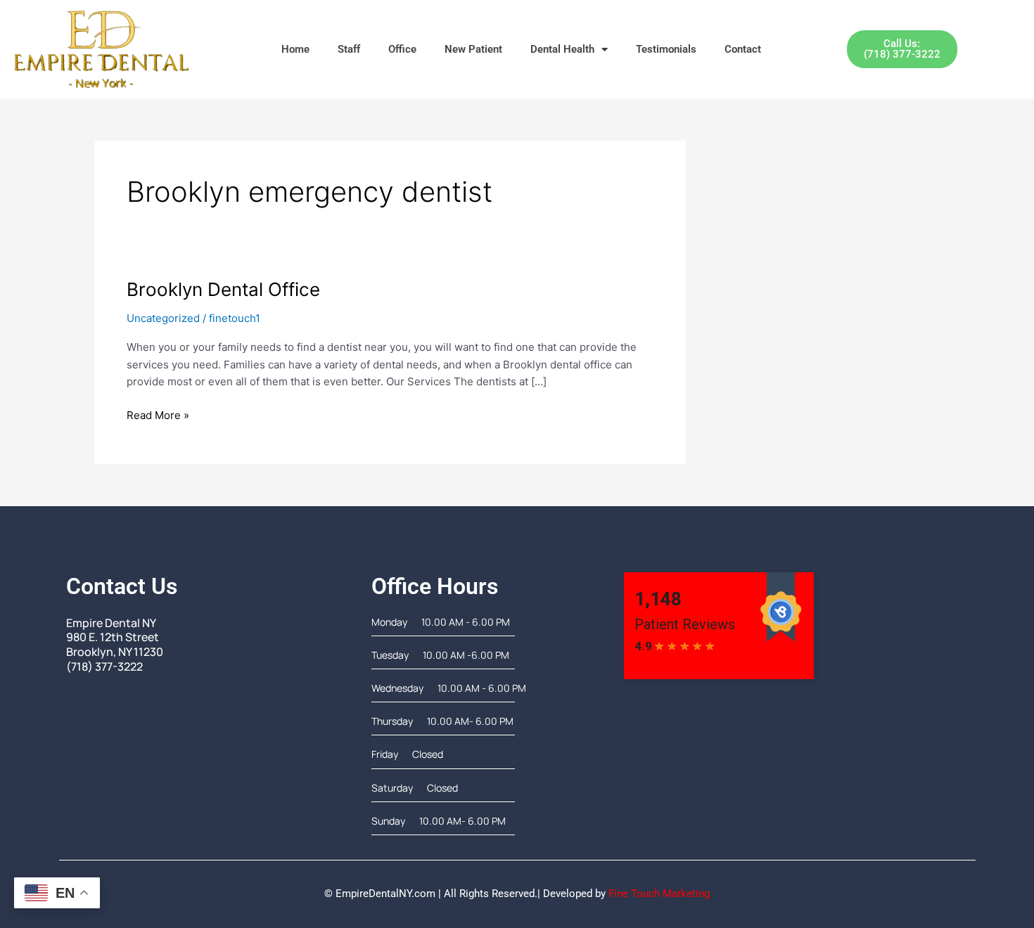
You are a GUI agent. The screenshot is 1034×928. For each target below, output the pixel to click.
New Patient (473, 49)
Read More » (158, 414)
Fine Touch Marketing (659, 893)
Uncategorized (163, 318)
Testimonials (666, 49)
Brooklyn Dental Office (223, 289)
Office (402, 49)
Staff (349, 49)
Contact (743, 49)
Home (295, 49)
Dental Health (562, 49)
